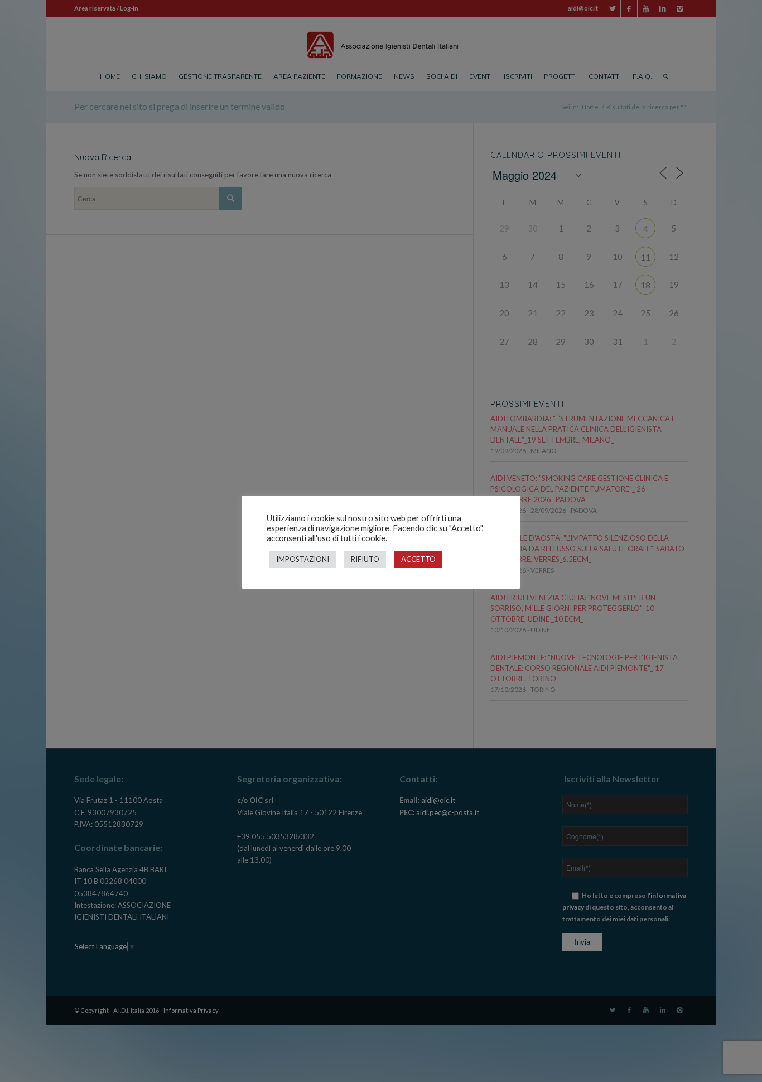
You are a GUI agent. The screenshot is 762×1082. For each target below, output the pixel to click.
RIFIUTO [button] (365, 559)
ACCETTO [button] (418, 559)
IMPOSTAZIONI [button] (302, 559)
